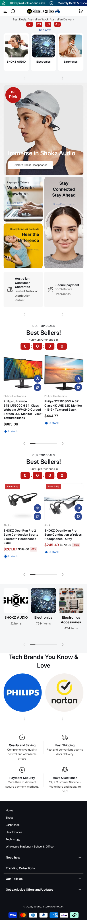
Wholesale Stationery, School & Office (30, 846)
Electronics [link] (43, 61)
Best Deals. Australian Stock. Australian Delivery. (44, 22)
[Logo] (43, 11)
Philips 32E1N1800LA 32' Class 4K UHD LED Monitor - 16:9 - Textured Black (63, 405)
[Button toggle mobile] (6, 11)
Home (9, 810)
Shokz (9, 817)
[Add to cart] (37, 387)
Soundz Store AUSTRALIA (48, 906)
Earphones (12, 825)
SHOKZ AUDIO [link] (16, 61)
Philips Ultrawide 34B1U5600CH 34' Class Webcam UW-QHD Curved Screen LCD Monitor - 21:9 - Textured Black (23, 409)
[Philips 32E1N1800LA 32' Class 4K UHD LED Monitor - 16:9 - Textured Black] (63, 372)
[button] (13, 11)
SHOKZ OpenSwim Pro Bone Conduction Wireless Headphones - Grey (63, 535)
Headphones (14, 832)
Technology (13, 839)
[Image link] (16, 52)
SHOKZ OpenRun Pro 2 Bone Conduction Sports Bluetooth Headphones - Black (21, 537)
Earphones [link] (71, 61)
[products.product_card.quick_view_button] (37, 379)
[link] (15, 203)
